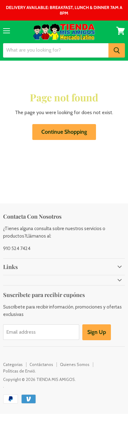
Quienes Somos (74, 364)
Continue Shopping (64, 131)
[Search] (116, 50)
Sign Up (96, 332)
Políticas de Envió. (19, 371)
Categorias (13, 364)
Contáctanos (41, 364)
